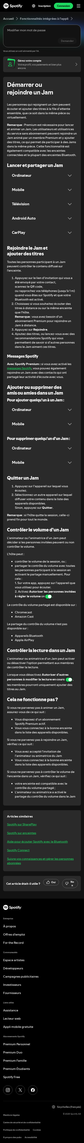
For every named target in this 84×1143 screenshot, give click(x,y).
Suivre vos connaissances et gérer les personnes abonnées (40, 861)
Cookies (37, 1130)
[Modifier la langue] (33, 6)
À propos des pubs (12, 1137)
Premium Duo (12, 1052)
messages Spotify (19, 368)
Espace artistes (13, 960)
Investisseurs (12, 984)
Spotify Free (11, 1077)
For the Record (13, 942)
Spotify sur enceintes (21, 833)
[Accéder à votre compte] (75, 64)
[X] (20, 1090)
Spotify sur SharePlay (22, 824)
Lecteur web (12, 1018)
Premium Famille (15, 1060)
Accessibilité (31, 1137)
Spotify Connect (18, 850)
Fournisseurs (12, 993)
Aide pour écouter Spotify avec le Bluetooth (37, 841)
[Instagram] (8, 1090)
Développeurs (13, 968)
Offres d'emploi (14, 934)
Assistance (10, 1010)
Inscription (44, 6)
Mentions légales (11, 1115)
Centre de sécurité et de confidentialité (21, 1122)
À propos (9, 926)
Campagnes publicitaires (20, 976)
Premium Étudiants (16, 1069)
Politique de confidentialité (16, 1130)
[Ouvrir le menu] (78, 6)
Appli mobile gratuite (18, 1027)
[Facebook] (33, 1090)
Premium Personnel (16, 1044)
